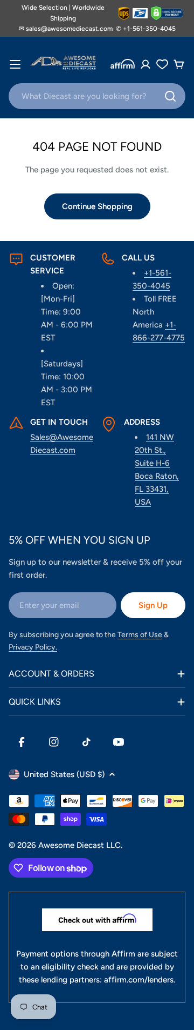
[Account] (145, 64)
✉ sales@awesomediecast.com (66, 28)
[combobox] (97, 96)
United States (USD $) (64, 774)
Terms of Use (139, 634)
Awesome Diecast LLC (79, 845)
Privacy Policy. (33, 647)
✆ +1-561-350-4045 (146, 28)
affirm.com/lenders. (139, 980)
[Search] (170, 96)
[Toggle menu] (15, 64)
